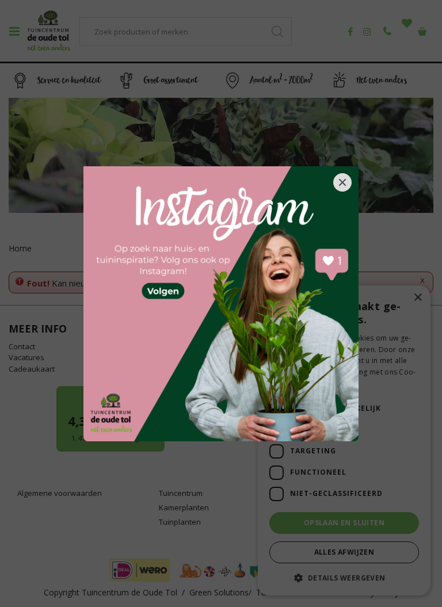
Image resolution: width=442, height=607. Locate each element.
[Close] (342, 182)
